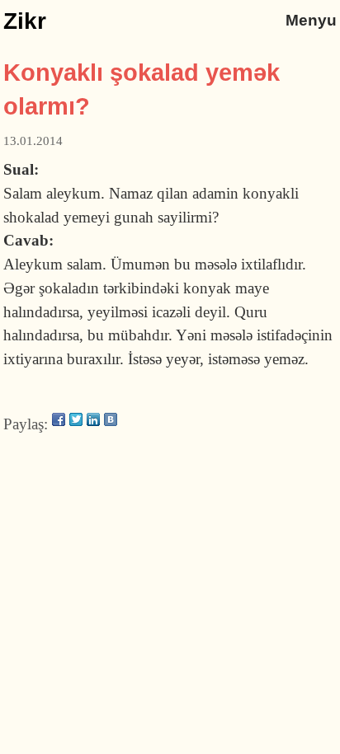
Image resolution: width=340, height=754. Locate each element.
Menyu (311, 20)
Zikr (24, 21)
